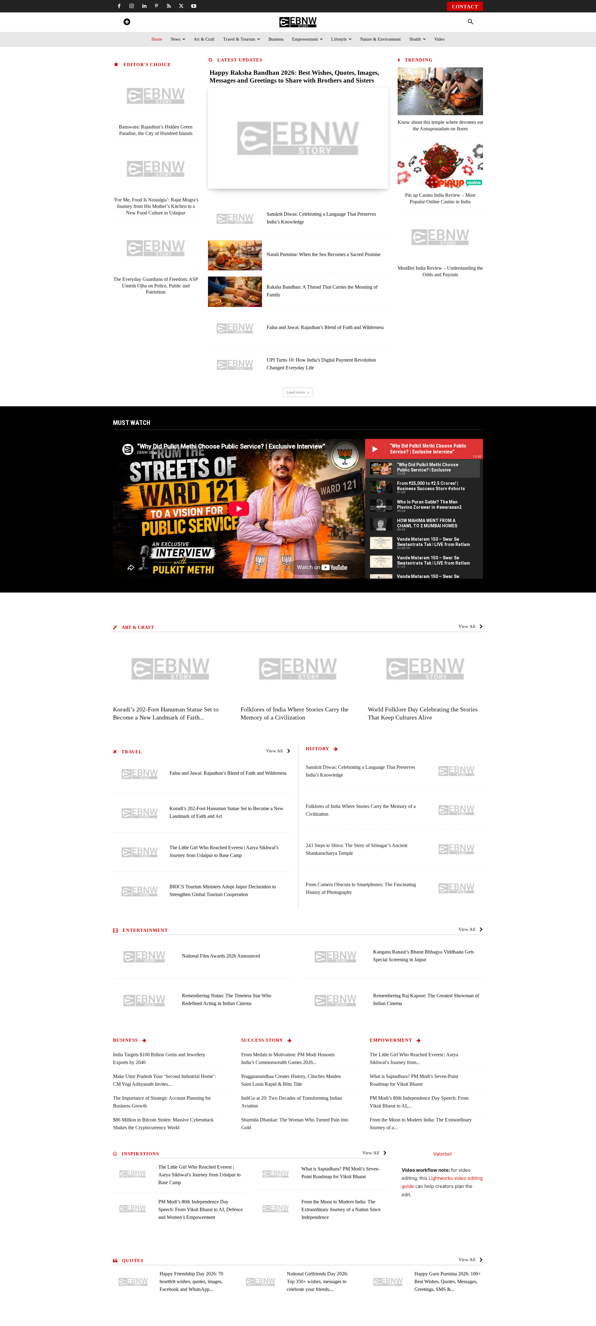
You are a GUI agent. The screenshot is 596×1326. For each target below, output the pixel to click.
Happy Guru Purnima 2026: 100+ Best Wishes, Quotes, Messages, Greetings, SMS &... (447, 1281)
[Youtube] (193, 6)
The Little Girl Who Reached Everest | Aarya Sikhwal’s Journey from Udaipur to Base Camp (199, 1174)
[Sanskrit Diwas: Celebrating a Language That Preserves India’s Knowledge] (235, 219)
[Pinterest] (156, 6)
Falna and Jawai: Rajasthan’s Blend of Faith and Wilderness (325, 327)
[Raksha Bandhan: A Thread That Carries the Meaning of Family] (235, 292)
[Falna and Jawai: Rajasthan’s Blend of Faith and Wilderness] (235, 328)
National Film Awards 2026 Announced (221, 955)
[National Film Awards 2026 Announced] (144, 957)
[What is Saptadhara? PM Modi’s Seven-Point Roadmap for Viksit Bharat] (275, 1173)
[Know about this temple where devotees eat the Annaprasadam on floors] (440, 91)
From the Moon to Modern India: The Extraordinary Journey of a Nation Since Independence (341, 1209)
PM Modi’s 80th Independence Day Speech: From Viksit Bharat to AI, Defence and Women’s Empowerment (200, 1209)
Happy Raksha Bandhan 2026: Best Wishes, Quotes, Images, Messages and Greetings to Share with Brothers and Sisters (294, 76)
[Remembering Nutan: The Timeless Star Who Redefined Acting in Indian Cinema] (144, 1000)
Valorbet (442, 1154)
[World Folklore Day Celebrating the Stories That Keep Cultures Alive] (425, 669)
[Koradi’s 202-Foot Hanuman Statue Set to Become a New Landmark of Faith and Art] (170, 669)
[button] (471, 22)
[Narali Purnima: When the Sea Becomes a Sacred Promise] (235, 255)
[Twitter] (181, 6)
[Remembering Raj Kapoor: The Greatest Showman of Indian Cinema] (335, 1000)
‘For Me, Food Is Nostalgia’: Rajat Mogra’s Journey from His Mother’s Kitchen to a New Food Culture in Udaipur (155, 206)
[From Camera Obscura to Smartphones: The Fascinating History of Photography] (456, 888)
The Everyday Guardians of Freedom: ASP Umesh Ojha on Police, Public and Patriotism (155, 286)
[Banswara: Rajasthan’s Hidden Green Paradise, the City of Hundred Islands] (156, 96)
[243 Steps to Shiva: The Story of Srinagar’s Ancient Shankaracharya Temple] (456, 849)
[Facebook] (119, 6)
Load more (296, 392)
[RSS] (169, 6)
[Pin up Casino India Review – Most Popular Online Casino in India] (440, 164)
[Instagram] (131, 6)
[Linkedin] (144, 6)
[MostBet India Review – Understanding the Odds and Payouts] (440, 237)
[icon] (126, 22)
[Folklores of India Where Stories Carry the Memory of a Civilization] (298, 669)
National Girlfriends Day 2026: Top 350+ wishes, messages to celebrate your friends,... (317, 1281)
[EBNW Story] (298, 22)
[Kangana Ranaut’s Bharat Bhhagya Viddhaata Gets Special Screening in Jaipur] (335, 957)
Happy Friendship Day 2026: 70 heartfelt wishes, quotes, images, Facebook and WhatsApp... (191, 1281)
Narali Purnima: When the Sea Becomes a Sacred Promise (324, 254)
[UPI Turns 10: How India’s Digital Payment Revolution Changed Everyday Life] (235, 365)
